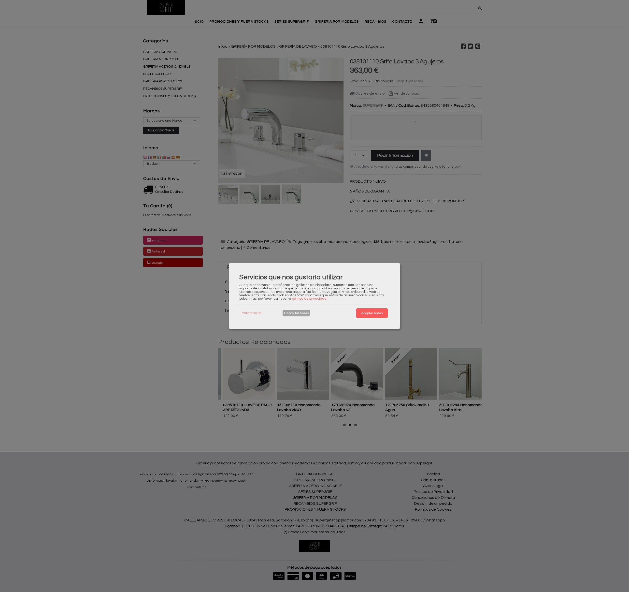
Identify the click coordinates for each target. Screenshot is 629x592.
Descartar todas (296, 313)
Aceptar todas (372, 313)
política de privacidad (309, 298)
